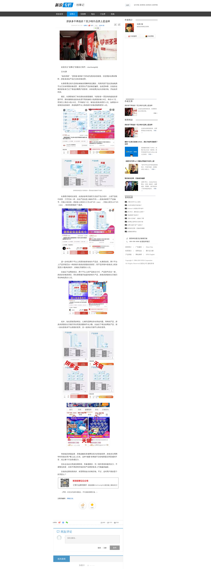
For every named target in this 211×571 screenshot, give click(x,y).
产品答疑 (128, 254)
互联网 (83, 14)
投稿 (112, 14)
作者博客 (151, 36)
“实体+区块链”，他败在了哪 (135, 218)
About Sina (149, 247)
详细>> (156, 113)
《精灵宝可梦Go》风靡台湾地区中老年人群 (139, 161)
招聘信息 (139, 251)
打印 (110, 522)
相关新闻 (61, 559)
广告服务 (139, 247)
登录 (99, 548)
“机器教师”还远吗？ (133, 215)
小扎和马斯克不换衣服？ (134, 205)
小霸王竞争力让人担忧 (134, 202)
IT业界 (102, 14)
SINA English (150, 254)
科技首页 (59, 14)
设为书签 (136, 5)
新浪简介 (128, 247)
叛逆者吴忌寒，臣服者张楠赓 (135, 178)
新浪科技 (142, 5)
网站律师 (139, 254)
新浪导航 (155, 5)
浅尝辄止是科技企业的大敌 (135, 221)
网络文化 (70, 498)
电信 (93, 14)
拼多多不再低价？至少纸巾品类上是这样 (138, 105)
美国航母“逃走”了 (81, 565)
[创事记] (80, 4)
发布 (114, 547)
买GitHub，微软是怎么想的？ (136, 212)
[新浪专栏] (63, 4)
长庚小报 (101, 25)
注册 (104, 548)
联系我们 (128, 251)
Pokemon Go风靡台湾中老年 (135, 208)
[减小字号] (115, 24)
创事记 (72, 14)
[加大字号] (119, 24)
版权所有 (151, 263)
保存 (104, 522)
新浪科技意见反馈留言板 (138, 238)
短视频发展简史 (132, 231)
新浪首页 (149, 5)
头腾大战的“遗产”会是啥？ (135, 225)
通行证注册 (150, 251)
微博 (92, 25)
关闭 (117, 522)
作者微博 (133, 36)
